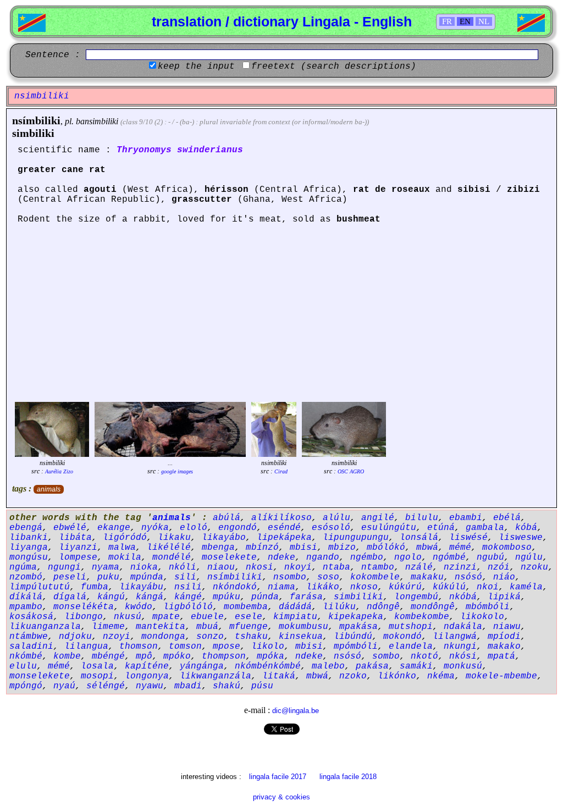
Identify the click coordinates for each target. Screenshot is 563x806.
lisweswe (521, 538)
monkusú (463, 666)
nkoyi (298, 567)
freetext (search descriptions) (333, 66)
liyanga (28, 548)
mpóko (177, 656)
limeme (108, 627)
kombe (67, 656)
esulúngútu (388, 528)
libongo (83, 617)
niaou (221, 567)
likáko (322, 587)
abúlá (226, 518)
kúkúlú (449, 587)
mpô (144, 656)
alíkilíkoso (281, 518)
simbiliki (33, 133)
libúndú (353, 637)
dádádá (295, 607)
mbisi (303, 548)
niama (281, 587)
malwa (122, 548)
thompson (224, 656)
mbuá (207, 627)
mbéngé (108, 656)
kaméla (526, 587)
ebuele (207, 617)
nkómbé (25, 656)
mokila (124, 557)
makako (504, 647)
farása (306, 597)
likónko (397, 676)
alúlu (336, 518)
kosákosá (31, 617)
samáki (416, 666)
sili (185, 577)
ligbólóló (188, 607)
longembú (416, 597)
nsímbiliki (36, 120)
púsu (262, 686)
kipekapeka (355, 617)
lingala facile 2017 (277, 776)
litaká (278, 676)
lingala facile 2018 (348, 776)
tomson (185, 647)
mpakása (358, 627)
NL (483, 21)
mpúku (226, 597)
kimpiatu (295, 617)
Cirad (281, 471)
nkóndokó (235, 587)
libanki (28, 538)
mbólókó (386, 548)
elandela (411, 647)
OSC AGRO (351, 471)
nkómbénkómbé (268, 666)
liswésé (468, 538)
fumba (94, 587)
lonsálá (419, 538)
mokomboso (507, 548)
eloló (193, 528)
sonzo (210, 637)
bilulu (421, 518)
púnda (265, 597)
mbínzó (262, 548)
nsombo (289, 577)
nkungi (460, 647)
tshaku (251, 637)
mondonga (163, 637)
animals (48, 489)
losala (97, 666)
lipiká (504, 597)
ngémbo (366, 557)
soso (328, 577)
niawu (507, 627)
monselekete (39, 676)
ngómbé (449, 557)
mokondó (402, 637)
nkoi (488, 587)
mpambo (25, 607)
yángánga (202, 666)
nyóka (155, 528)
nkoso (364, 587)
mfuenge (248, 627)
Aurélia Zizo (59, 471)
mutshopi (411, 627)
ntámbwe (28, 637)
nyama (105, 567)
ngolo (408, 557)
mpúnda (146, 577)
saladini (31, 647)
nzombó (25, 577)
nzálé (419, 567)
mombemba (246, 607)
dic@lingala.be (295, 710)
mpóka (270, 656)
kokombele (375, 577)
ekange (113, 528)
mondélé (171, 557)
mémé (460, 548)
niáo (504, 577)
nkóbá (463, 597)
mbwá (427, 548)
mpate (166, 617)
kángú (111, 597)
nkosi (259, 567)
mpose (226, 647)
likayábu (141, 587)
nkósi (463, 656)
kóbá (526, 528)
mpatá (501, 656)
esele (248, 617)
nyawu (149, 686)
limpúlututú (39, 587)
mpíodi (504, 637)
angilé (377, 518)
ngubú (490, 557)
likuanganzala (45, 627)
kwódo (138, 607)
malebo (328, 666)
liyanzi (78, 548)
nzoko (353, 676)
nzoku (534, 567)
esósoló (331, 528)
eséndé (284, 528)
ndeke (281, 557)
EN (465, 21)
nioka (144, 567)
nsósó (468, 577)
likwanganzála (215, 676)
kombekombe (421, 617)
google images (177, 471)
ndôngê (383, 607)
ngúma (23, 567)
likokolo (482, 617)
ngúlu (529, 557)
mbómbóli (488, 607)
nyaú (64, 686)
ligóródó (125, 538)
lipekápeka (284, 538)
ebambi (465, 518)
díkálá (25, 597)
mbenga (218, 548)
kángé (188, 597)
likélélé (169, 548)
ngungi (64, 567)
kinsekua (301, 637)
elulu (23, 666)
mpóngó (25, 686)
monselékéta (83, 607)
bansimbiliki (97, 121)
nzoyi (116, 637)
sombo (386, 656)
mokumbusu (303, 627)
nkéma (441, 676)
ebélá (507, 518)
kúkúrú (405, 587)
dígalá (69, 597)
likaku (174, 538)
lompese (78, 557)
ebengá (25, 528)
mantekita (160, 627)
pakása (372, 666)
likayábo (224, 538)
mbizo (342, 548)
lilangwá (455, 637)
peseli (69, 577)
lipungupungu (356, 538)
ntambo (377, 567)
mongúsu (28, 557)
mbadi (188, 686)
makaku (427, 577)
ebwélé (69, 528)
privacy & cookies (281, 797)
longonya (147, 676)
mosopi (97, 676)
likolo (267, 647)
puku (108, 577)
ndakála (463, 627)
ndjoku (75, 637)
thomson (138, 647)
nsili (188, 587)
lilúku (339, 607)
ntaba (336, 567)
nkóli (182, 567)
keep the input (196, 66)
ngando (322, 557)
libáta (75, 538)
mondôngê (433, 607)
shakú (226, 686)
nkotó (424, 656)
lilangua (86, 647)
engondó (237, 528)
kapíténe (147, 666)
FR (447, 21)
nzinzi (460, 567)
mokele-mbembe (501, 676)
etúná (441, 528)
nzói (499, 567)
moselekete (229, 557)
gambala (485, 528)
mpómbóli (356, 647)
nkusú (127, 617)
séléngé (105, 686)
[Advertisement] (281, 317)
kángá (149, 597)
